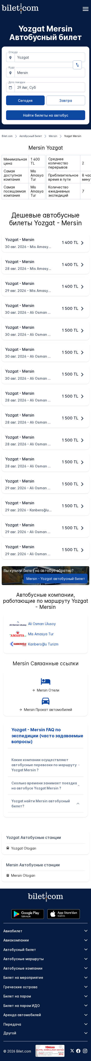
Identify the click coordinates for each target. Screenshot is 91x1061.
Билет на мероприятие (23, 977)
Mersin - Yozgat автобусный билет (55, 579)
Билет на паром (17, 996)
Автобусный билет (19, 950)
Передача (12, 1024)
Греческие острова (20, 987)
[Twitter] (72, 1051)
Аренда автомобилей (22, 1015)
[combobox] (50, 57)
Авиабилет (12, 931)
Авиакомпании (16, 940)
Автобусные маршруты (23, 959)
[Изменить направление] (77, 64)
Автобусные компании (22, 968)
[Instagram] (85, 1050)
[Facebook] (78, 1050)
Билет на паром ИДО (21, 1006)
